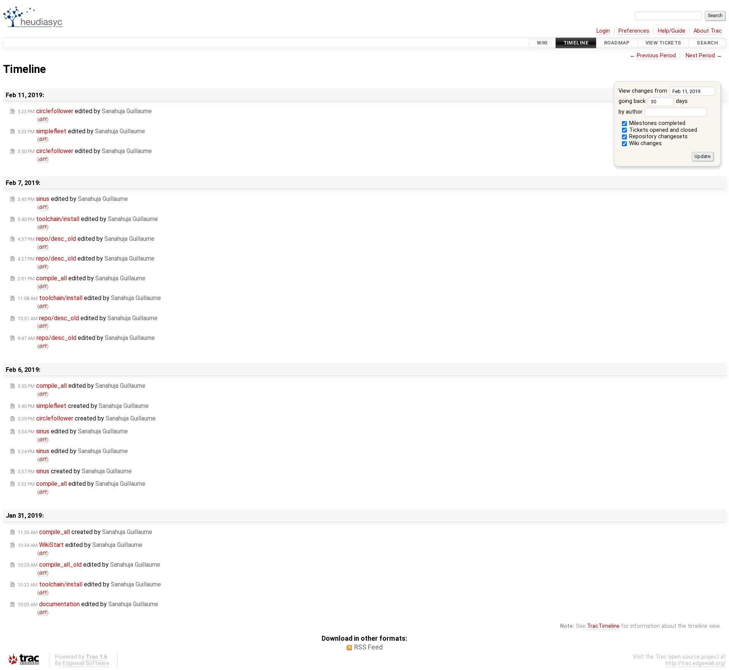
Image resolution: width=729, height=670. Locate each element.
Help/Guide (671, 31)
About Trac (708, 31)
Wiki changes (645, 143)
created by (83, 405)
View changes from (644, 91)
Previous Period (656, 55)
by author (631, 112)
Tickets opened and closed (662, 130)
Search (707, 43)
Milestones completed (656, 123)
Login (603, 31)
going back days (653, 101)
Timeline (576, 43)
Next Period (700, 55)
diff (43, 119)
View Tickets (663, 43)
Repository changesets (658, 136)
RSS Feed (368, 647)
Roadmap (617, 43)
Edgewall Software (86, 663)
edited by (84, 111)
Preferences (634, 31)
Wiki (542, 43)
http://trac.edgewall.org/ (696, 663)
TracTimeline (603, 626)
